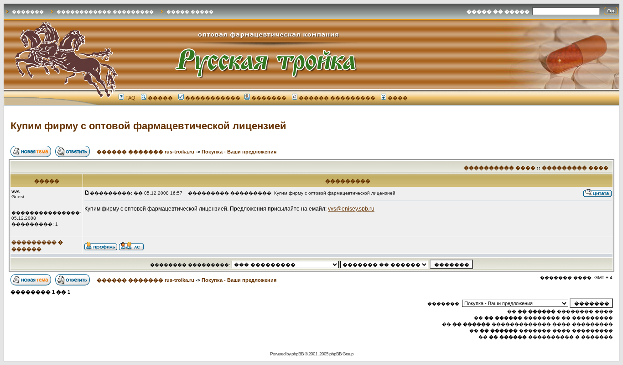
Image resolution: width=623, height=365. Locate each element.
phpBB (297, 353)
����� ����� (189, 11)
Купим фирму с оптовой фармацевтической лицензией (148, 126)
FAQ (130, 98)
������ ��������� (337, 98)
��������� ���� (575, 167)
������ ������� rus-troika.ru (145, 151)
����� (160, 98)
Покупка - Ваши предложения (239, 151)
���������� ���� (499, 167)
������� (28, 11)
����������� (212, 98)
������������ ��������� (105, 11)
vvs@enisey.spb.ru (351, 209)
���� (398, 98)
